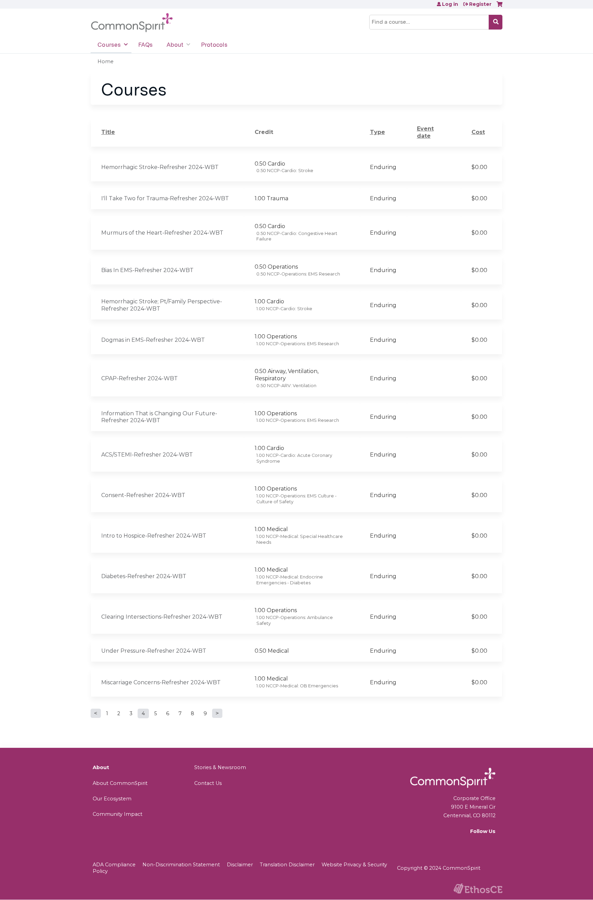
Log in (450, 4)
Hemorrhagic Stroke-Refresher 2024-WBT (160, 167)
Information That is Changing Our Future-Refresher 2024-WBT (159, 417)
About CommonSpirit (120, 783)
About (174, 44)
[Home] (132, 23)
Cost (478, 132)
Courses (109, 44)
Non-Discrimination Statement (181, 865)
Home (105, 61)
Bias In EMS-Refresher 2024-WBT (147, 270)
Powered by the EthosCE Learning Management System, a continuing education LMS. (478, 888)
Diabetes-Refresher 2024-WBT (143, 576)
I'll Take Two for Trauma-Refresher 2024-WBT (165, 198)
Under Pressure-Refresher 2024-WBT (153, 651)
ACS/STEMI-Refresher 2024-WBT (147, 454)
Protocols (214, 44)
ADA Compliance (114, 865)
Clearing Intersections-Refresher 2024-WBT (161, 617)
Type (377, 132)
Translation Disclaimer (287, 865)
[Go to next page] (217, 713)
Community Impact (117, 814)
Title (108, 132)
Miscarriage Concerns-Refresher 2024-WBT (161, 682)
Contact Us (208, 783)
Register (480, 4)
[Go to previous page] (96, 713)
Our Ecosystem (112, 799)
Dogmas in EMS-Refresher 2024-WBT (153, 340)
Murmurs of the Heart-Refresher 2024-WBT (162, 232)
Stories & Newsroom (220, 767)
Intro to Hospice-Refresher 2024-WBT (153, 535)
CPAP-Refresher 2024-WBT (139, 378)
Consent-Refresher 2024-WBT (143, 495)
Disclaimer (240, 865)
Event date (425, 132)
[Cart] (499, 7)
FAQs (145, 44)
